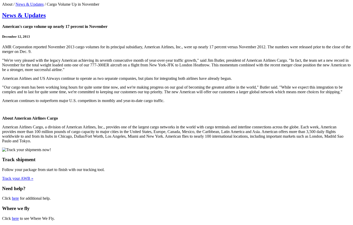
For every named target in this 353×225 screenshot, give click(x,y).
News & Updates (30, 4)
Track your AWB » (17, 178)
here (15, 198)
